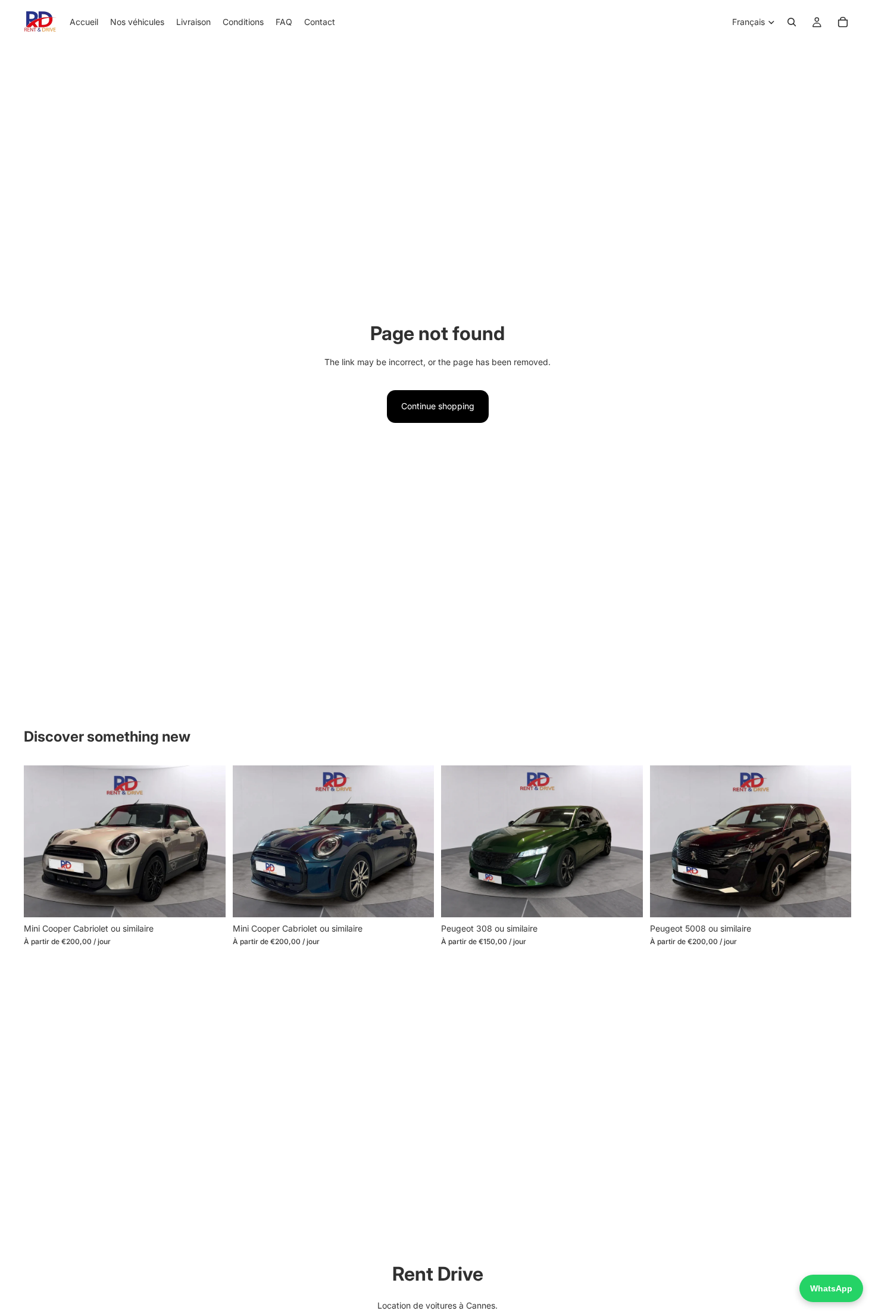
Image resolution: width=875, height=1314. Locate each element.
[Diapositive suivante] (208, 841)
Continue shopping (437, 406)
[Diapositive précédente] (42, 841)
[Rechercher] (792, 22)
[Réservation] (843, 22)
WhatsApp (831, 1288)
